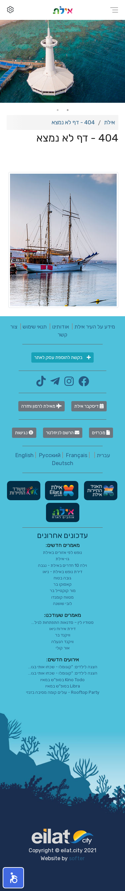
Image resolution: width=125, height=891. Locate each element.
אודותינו (60, 327)
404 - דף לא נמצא (73, 122)
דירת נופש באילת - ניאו (62, 571)
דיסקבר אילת (87, 406)
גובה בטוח (62, 577)
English (24, 455)
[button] (13, 878)
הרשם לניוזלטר (60, 433)
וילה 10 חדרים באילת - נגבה (62, 565)
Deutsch (62, 463)
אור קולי (63, 647)
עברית (103, 455)
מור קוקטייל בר (63, 590)
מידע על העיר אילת (94, 327)
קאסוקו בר (62, 584)
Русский (50, 455)
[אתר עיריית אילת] (61, 490)
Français (76, 455)
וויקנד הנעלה (62, 641)
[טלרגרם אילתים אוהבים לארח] (53, 383)
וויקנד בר (62, 634)
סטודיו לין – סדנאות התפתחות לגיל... (62, 622)
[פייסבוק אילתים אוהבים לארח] (82, 383)
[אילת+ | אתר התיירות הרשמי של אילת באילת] (62, 10)
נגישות (22, 433)
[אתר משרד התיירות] (23, 490)
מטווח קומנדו (62, 597)
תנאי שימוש (35, 327)
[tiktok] (41, 383)
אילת (109, 122)
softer (77, 858)
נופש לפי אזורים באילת (62, 552)
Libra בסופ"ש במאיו (62, 685)
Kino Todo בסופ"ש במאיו (62, 679)
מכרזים (99, 433)
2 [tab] (57, 110)
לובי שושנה (62, 603)
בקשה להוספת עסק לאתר (58, 357)
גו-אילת (62, 558)
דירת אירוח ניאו (62, 628)
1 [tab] (67, 110)
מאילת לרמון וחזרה (38, 406)
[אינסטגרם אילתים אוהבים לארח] (67, 383)
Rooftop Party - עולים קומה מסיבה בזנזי (62, 692)
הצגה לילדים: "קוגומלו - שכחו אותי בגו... (62, 666)
